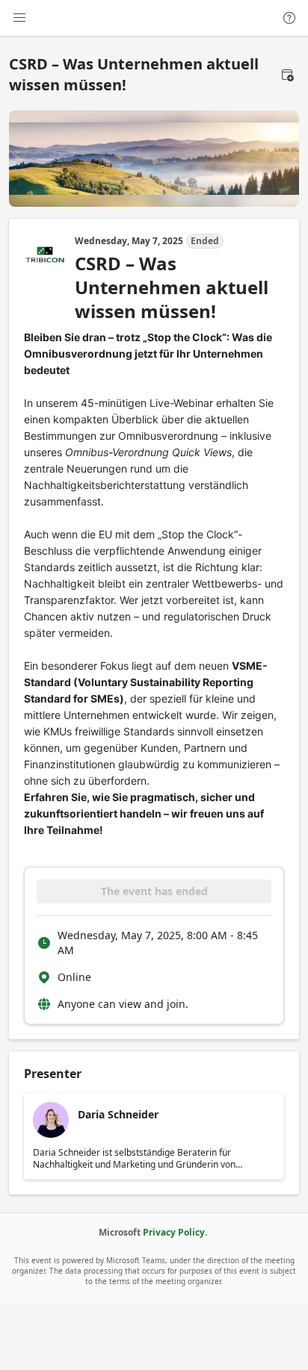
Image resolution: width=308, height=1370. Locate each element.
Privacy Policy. (175, 1232)
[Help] (289, 18)
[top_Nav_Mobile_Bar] (19, 18)
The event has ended (154, 891)
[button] (287, 75)
